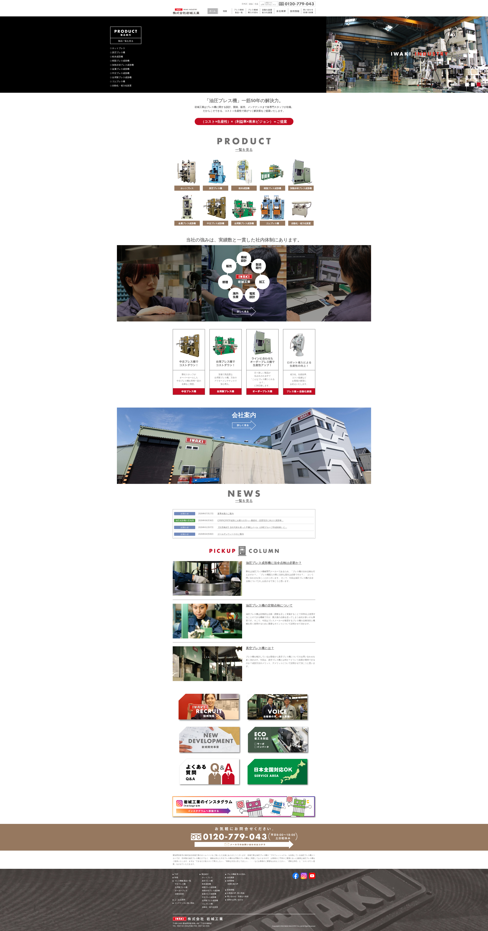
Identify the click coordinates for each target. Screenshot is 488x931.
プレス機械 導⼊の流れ (236, 874)
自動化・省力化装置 (210, 907)
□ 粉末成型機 (116, 56)
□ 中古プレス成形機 (119, 73)
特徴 (176, 877)
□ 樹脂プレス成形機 (119, 60)
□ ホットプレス (117, 48)
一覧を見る (244, 150)
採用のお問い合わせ (235, 900)
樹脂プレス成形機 (209, 887)
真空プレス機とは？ (260, 648)
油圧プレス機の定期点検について (269, 605)
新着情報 (230, 890)
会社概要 (230, 877)
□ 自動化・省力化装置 (121, 85)
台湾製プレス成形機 (210, 900)
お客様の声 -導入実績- (236, 893)
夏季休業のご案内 (225, 514)
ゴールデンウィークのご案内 (230, 534)
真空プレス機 (207, 881)
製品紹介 (205, 874)
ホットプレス (207, 877)
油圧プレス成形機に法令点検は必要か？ (274, 563)
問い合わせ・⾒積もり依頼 (237, 896)
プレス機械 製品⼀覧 (182, 881)
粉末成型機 (206, 884)
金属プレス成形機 (209, 894)
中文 (256, 4)
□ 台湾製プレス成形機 (121, 77)
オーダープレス (181, 891)
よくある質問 (179, 900)
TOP (176, 874)
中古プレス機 (180, 884)
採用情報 (230, 881)
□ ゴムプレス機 (117, 81)
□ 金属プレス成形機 (119, 69)
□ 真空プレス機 (117, 52)
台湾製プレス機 (181, 887)
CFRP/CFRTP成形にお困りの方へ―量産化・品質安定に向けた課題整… (250, 520)
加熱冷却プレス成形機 (211, 891)
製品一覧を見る (125, 41)
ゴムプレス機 (207, 904)
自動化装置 (179, 894)
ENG (251, 4)
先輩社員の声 (232, 884)
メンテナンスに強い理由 (184, 903)
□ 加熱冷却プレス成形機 (122, 65)
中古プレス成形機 (209, 897)
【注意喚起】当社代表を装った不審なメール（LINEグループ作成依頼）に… (252, 527)
